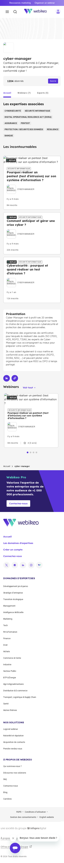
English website (47, 817)
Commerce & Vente (12, 658)
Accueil (6, 466)
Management (9, 606)
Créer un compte (12, 549)
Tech (5, 625)
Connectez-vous (12, 556)
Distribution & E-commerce (15, 691)
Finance (7, 638)
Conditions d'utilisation (35, 812)
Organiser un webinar (45, 3)
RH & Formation (10, 632)
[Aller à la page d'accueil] (37, 12)
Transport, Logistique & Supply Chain (19, 697)
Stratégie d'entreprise (13, 593)
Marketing (7, 619)
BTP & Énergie (9, 677)
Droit (5, 645)
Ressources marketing (20, 3)
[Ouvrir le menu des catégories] (7, 11)
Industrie (7, 664)
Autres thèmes (10, 710)
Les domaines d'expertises (18, 543)
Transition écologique (13, 599)
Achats (6, 651)
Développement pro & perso (15, 586)
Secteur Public (9, 671)
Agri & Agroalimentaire (13, 684)
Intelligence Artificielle (13, 612)
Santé (6, 704)
